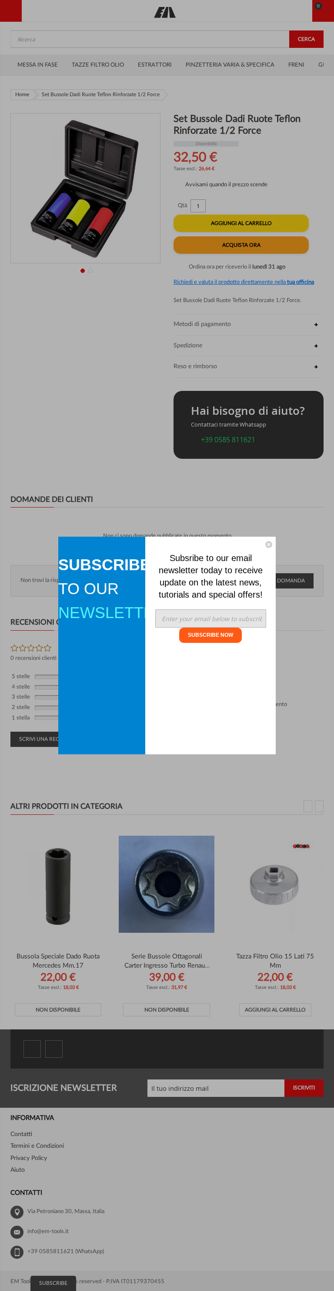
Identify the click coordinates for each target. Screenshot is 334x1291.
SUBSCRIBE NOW (210, 635)
